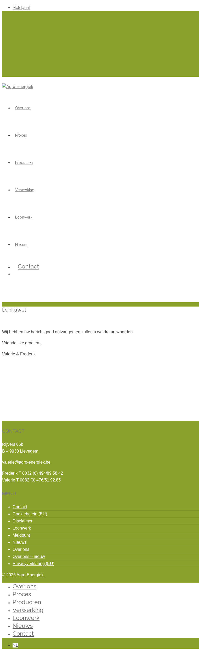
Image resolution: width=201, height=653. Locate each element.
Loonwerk (23, 217)
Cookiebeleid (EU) (30, 514)
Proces (21, 135)
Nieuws (20, 542)
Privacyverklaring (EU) (33, 563)
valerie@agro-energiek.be (26, 462)
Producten (24, 162)
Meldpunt (21, 7)
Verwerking (24, 190)
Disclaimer (22, 521)
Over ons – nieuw (29, 556)
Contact (28, 266)
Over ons (23, 108)
